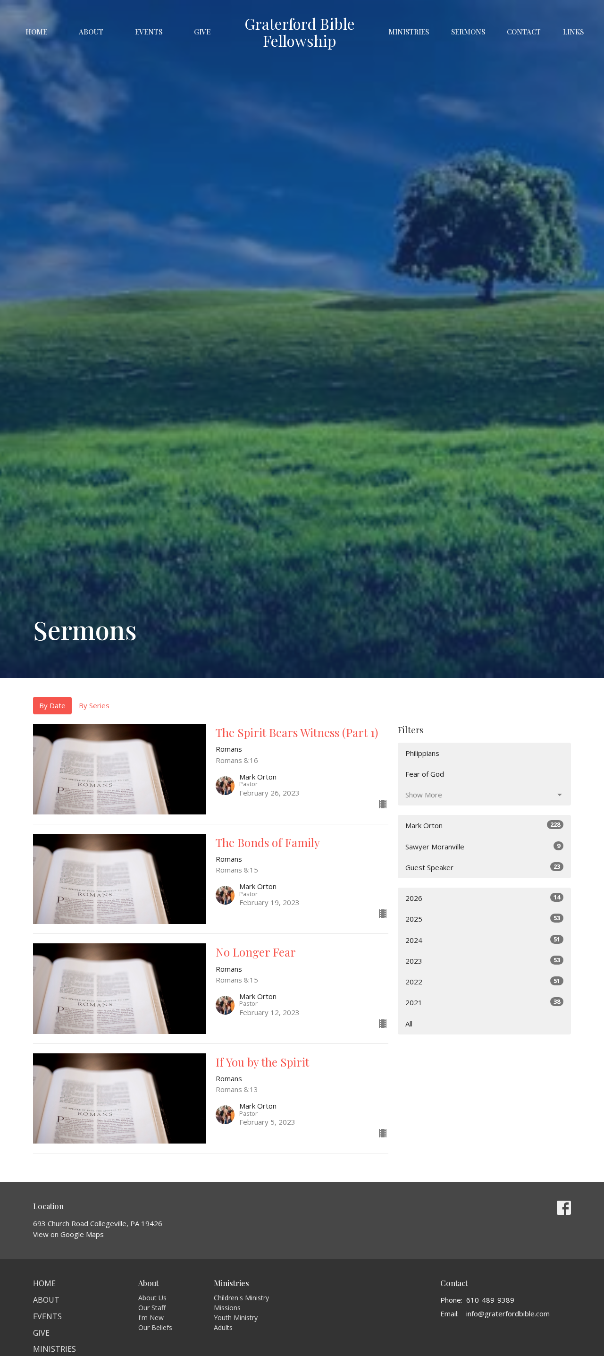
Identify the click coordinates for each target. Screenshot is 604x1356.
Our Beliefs (155, 1327)
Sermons (468, 31)
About (91, 31)
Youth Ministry (236, 1317)
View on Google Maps (68, 1234)
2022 (482, 981)
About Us (152, 1297)
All (408, 1023)
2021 (482, 1002)
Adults (223, 1327)
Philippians (422, 753)
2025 (482, 919)
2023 (482, 961)
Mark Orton (482, 825)
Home (36, 31)
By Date (52, 705)
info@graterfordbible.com (508, 1313)
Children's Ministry (241, 1297)
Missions (227, 1307)
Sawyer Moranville (482, 846)
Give (202, 31)
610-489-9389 (490, 1300)
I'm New (151, 1317)
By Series (94, 705)
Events (148, 31)
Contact (524, 31)
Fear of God (424, 774)
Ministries (408, 31)
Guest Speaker (482, 867)
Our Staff (152, 1307)
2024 (482, 940)
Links (573, 31)
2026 (482, 898)
